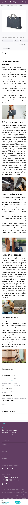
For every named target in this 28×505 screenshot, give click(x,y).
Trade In (4, 454)
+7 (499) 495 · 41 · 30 (10, 480)
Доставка (4, 444)
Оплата (4, 447)
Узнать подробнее (5, 502)
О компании (5, 440)
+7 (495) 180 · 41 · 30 (10, 477)
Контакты (4, 458)
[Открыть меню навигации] (2, 2)
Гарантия (4, 451)
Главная (2, 5)
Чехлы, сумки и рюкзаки (11, 5)
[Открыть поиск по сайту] (5, 2)
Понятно (17, 502)
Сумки (20, 5)
